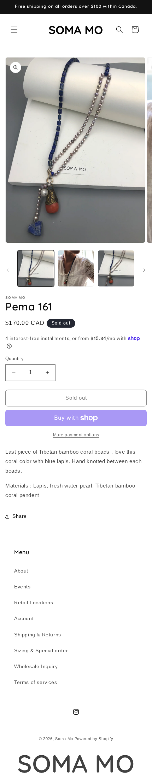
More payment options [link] (76, 434)
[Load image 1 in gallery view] (35, 268)
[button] (14, 29)
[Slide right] (144, 270)
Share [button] (19, 516)
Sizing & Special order (41, 650)
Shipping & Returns (37, 634)
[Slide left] (8, 270)
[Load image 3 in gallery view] (116, 268)
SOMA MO (75, 763)
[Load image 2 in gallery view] (76, 268)
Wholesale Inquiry (36, 666)
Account (24, 618)
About (21, 571)
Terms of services (35, 682)
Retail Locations (33, 602)
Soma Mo (64, 739)
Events (22, 586)
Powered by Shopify (94, 739)
